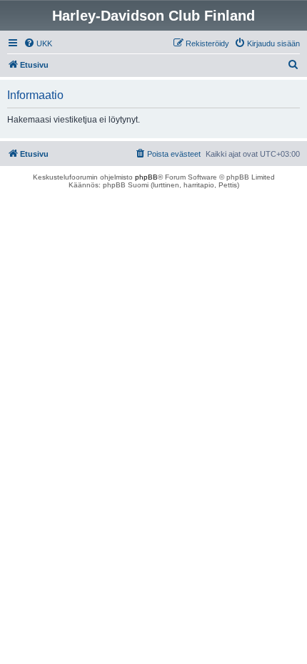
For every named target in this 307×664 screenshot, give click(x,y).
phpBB (146, 177)
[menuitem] (38, 43)
